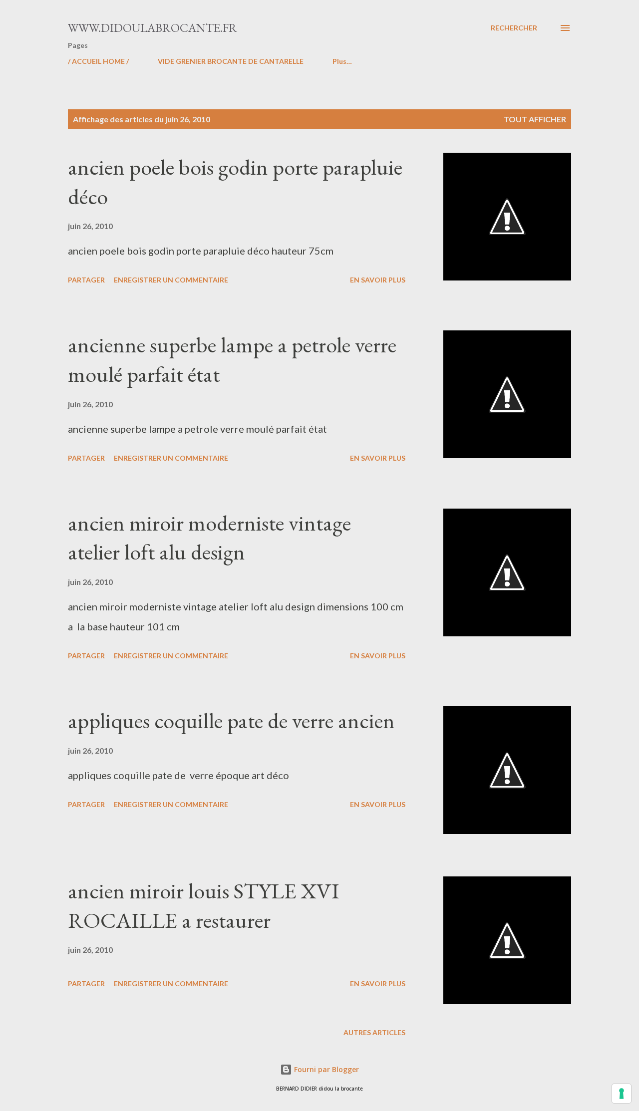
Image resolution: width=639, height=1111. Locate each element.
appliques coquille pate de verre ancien (231, 720)
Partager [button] (86, 280)
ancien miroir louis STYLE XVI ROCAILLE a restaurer (203, 905)
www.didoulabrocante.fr (152, 27)
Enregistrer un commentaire (171, 280)
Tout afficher (535, 119)
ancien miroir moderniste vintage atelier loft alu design (209, 537)
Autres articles (374, 1032)
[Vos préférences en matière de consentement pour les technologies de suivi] (621, 1093)
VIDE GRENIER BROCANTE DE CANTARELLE (231, 61)
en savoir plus (377, 280)
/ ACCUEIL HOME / (98, 61)
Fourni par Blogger (325, 1069)
